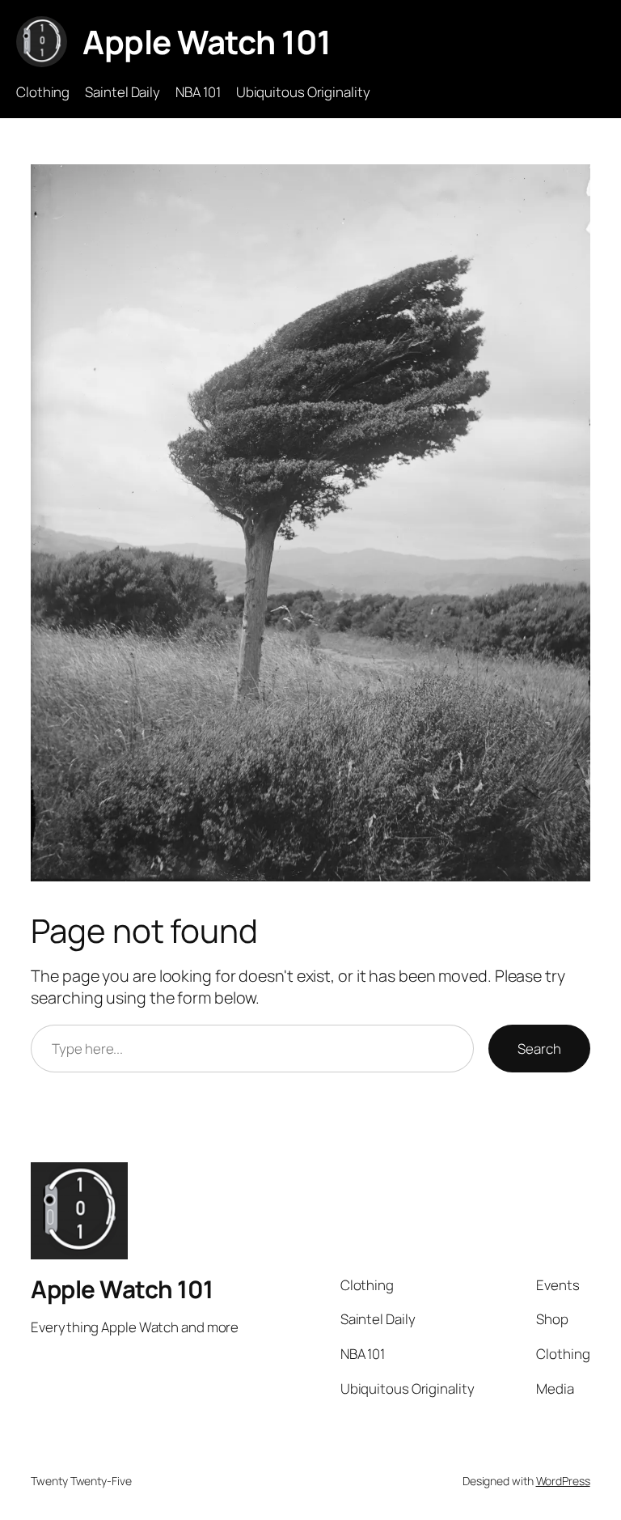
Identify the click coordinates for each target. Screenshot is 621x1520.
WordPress (563, 1480)
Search (539, 1048)
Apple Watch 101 (207, 41)
